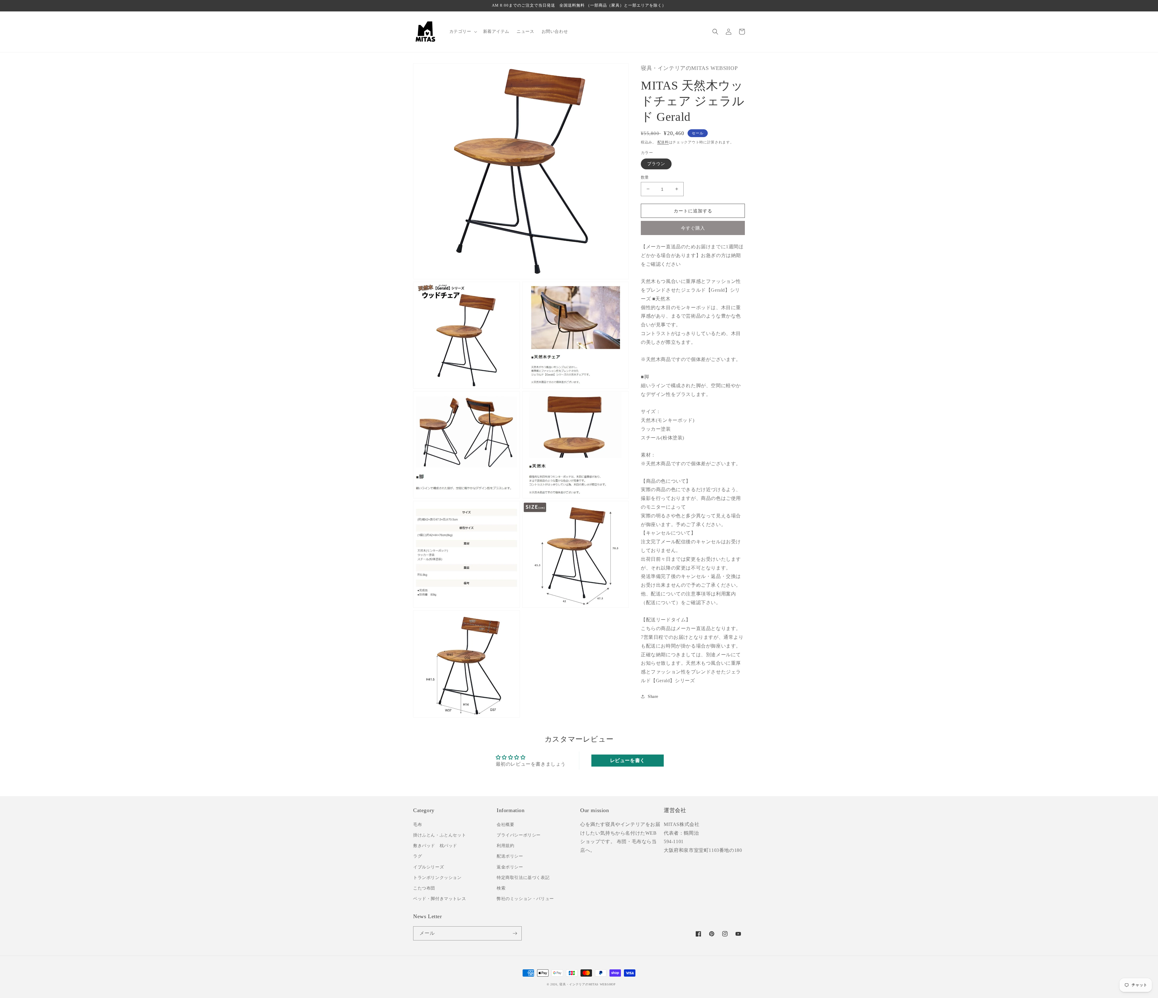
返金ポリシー (510, 867)
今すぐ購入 (693, 228)
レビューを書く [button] (627, 760)
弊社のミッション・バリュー (525, 898)
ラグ (417, 856)
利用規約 (505, 845)
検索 (501, 888)
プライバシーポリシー (519, 835)
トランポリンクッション (437, 877)
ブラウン (656, 163)
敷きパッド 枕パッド (435, 845)
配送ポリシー (510, 856)
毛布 (417, 824)
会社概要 (505, 824)
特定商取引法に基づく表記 (523, 877)
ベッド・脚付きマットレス (439, 898)
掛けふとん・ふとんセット (439, 835)
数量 (645, 177)
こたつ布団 (424, 888)
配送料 (663, 142)
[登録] (514, 933)
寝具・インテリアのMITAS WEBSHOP (587, 984)
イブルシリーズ (428, 867)
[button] (462, 31)
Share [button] (653, 696)
